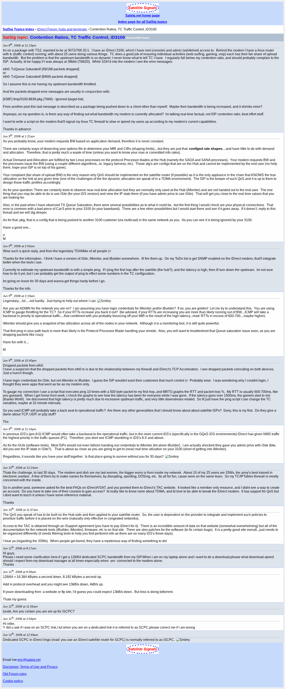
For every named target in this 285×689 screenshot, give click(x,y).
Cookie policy (13, 681)
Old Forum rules (14, 674)
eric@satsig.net (29, 659)
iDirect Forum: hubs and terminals (62, 29)
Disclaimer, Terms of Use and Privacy (30, 667)
